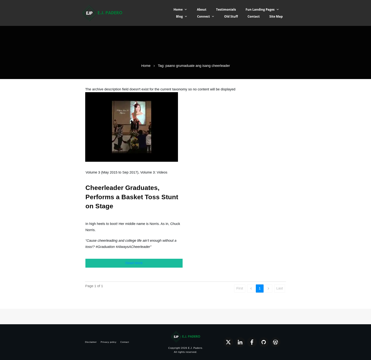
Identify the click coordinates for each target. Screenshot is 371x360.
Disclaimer (91, 342)
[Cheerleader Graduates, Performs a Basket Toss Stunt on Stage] (131, 127)
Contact (124, 342)
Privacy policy (109, 342)
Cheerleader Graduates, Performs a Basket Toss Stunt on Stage (131, 197)
